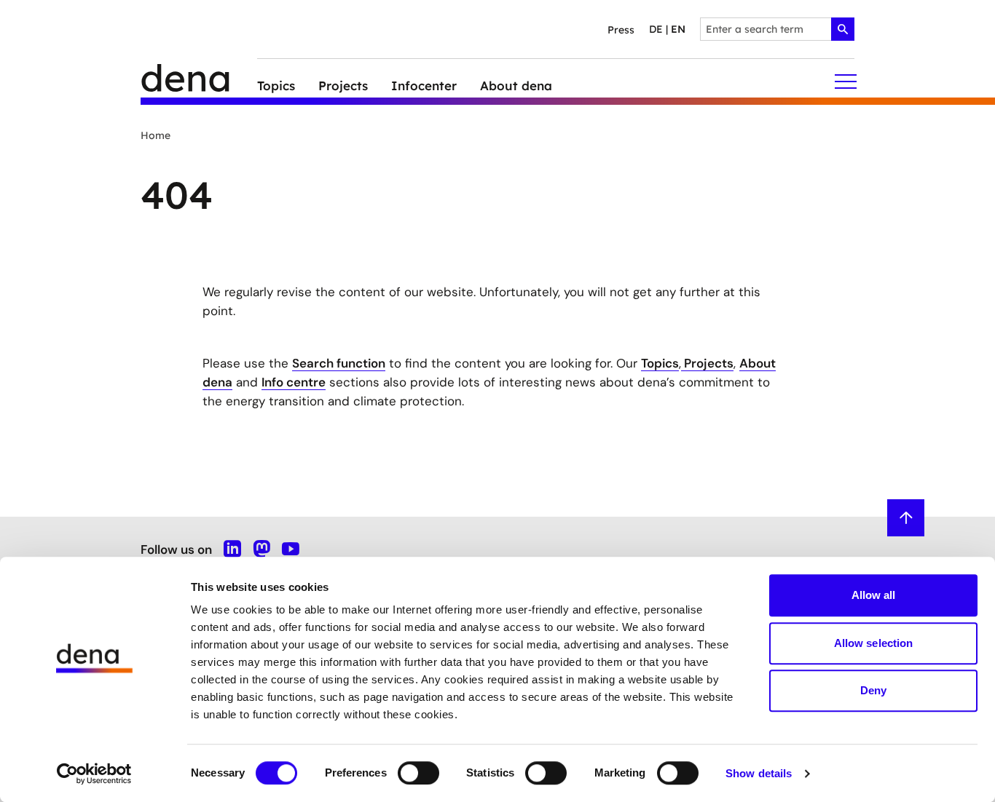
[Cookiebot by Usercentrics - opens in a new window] (94, 774)
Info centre (293, 382)
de (656, 29)
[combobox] (777, 29)
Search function (338, 363)
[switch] (418, 773)
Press (620, 29)
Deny (873, 690)
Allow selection (873, 643)
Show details (758, 773)
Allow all (874, 595)
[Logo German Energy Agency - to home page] (199, 82)
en (678, 29)
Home (155, 135)
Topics (660, 363)
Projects (707, 363)
